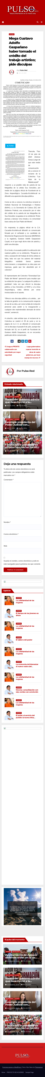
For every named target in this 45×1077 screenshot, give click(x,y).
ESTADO (12, 34)
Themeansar (39, 1067)
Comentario (8, 480)
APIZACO (8, 951)
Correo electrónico (11, 534)
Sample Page (29, 1072)
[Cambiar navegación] (41, 22)
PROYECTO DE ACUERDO (15, 1072)
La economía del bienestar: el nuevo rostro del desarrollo (27, 666)
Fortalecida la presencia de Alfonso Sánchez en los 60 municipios (21, 447)
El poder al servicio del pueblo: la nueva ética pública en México (25, 717)
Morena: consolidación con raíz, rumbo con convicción (27, 691)
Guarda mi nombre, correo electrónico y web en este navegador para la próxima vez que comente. (22, 562)
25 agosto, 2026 (13, 961)
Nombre (7, 522)
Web (5, 546)
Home (3, 1072)
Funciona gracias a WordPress (11, 1067)
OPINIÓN (19, 598)
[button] (37, 22)
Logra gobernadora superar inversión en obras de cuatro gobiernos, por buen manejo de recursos (32, 352)
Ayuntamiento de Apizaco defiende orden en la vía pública (21, 957)
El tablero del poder (24, 640)
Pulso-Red (23, 70)
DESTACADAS (9, 396)
